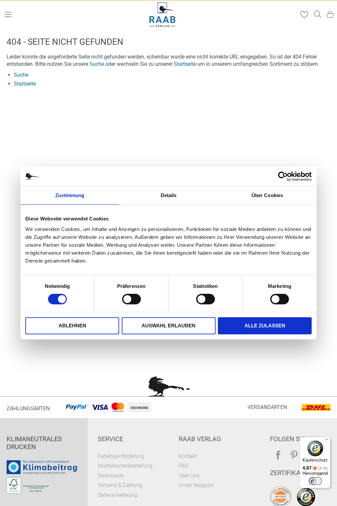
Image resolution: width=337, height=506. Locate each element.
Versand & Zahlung (120, 485)
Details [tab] (169, 195)
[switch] (131, 299)
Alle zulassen (265, 325)
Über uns (189, 475)
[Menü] (326, 441)
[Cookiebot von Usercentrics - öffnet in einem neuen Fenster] (283, 176)
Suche (97, 64)
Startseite (185, 64)
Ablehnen (72, 325)
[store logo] (162, 14)
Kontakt (188, 456)
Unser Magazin (196, 485)
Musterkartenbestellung (125, 466)
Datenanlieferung (117, 495)
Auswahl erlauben (168, 325)
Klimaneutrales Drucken (34, 443)
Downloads (111, 475)
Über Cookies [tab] (267, 195)
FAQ (183, 466)
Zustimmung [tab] (70, 195)
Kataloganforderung (121, 456)
